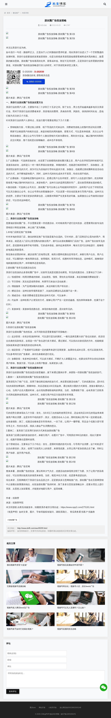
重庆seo (33, 707)
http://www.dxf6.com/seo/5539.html (32, 528)
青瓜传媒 (43, 25)
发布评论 (13, 691)
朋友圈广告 (12, 520)
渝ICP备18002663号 (68, 714)
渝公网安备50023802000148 (70, 707)
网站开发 (42, 707)
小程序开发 (52, 707)
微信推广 (16, 13)
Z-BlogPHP (45, 714)
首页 (8, 13)
